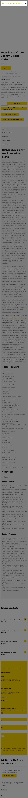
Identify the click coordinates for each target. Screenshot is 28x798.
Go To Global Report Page (10, 115)
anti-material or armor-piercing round (9, 75)
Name (2, 713)
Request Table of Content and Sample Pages (13, 108)
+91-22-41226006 (7, 693)
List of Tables (6, 140)
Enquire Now (6, 68)
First (1, 720)
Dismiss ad (3, 789)
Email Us (13, 693)
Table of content (7, 133)
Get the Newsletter (9, 776)
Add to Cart (17, 103)
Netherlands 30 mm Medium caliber (13, 161)
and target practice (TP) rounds (11, 73)
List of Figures (6, 144)
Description (5, 129)
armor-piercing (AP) (5, 76)
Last (2, 727)
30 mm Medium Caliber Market (17, 319)
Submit (2, 736)
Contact (8, 748)
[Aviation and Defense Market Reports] (12, 3)
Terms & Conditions (16, 748)
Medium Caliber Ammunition (7, 78)
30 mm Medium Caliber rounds (13, 72)
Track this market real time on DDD (12, 119)
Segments (5, 136)
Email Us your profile (5, 672)
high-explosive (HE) (15, 76)
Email (2, 729)
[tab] (13, 129)
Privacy (24, 748)
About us (3, 748)
